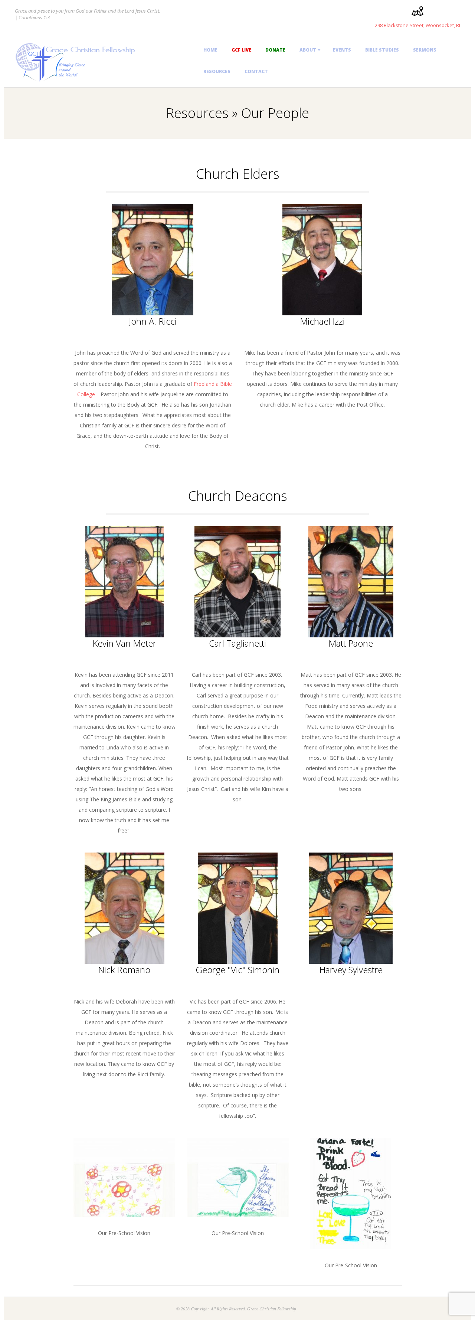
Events (342, 50)
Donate (275, 50)
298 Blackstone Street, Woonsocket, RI (417, 25)
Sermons (424, 50)
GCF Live (241, 50)
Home (210, 50)
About (307, 50)
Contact (256, 71)
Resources (216, 71)
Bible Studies (382, 50)
